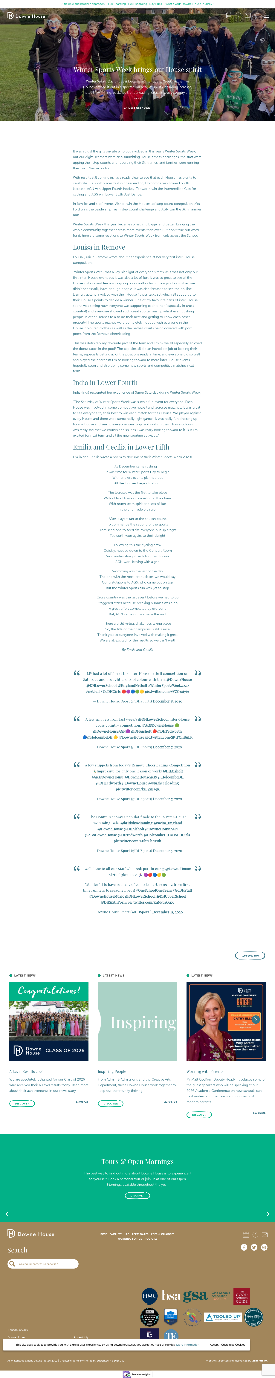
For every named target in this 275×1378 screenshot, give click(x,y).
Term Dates (140, 1234)
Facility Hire (119, 1234)
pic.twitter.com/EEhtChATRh (137, 840)
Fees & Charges (163, 1234)
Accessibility (81, 1337)
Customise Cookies (233, 1344)
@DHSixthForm (114, 902)
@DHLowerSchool (101, 685)
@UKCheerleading (163, 782)
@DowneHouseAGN (109, 731)
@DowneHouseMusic (106, 896)
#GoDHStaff (182, 890)
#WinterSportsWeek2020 (168, 685)
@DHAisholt (141, 731)
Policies (151, 1238)
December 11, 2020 (167, 911)
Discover (137, 1195)
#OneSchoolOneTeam (154, 890)
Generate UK (260, 1360)
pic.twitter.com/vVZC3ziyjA (167, 691)
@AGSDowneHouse (158, 725)
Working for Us (129, 1238)
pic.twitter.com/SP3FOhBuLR (168, 737)
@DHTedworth (169, 731)
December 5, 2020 (167, 850)
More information (187, 1344)
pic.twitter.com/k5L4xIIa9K (137, 788)
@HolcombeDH (99, 737)
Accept (214, 1344)
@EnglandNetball (132, 685)
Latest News (250, 956)
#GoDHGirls (111, 691)
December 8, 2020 (167, 701)
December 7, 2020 (167, 746)
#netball (93, 691)
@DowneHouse (179, 679)
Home (103, 1234)
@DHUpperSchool (171, 896)
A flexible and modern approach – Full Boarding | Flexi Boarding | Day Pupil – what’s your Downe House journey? (138, 4)
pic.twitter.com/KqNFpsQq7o (151, 902)
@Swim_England (168, 822)
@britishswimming (136, 822)
